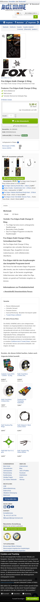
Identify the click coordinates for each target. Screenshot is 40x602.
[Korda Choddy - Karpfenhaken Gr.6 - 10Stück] (29, 162)
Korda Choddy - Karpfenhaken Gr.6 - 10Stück (17, 188)
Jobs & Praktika (24, 470)
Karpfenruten (7, 550)
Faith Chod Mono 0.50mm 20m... (22, 374)
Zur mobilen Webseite (10, 479)
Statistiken (16, 594)
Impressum (6, 495)
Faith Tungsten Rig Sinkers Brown (23, 451)
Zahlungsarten (7, 470)
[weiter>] (34, 29)
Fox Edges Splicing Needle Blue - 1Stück (16, 186)
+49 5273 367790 (11, 515)
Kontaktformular (8, 513)
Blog (20, 468)
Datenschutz (7, 490)
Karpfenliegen (25, 548)
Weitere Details (7, 100)
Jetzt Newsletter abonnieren (16, 529)
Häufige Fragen (8, 477)
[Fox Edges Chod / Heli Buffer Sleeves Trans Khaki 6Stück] (18, 171)
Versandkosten (7, 468)
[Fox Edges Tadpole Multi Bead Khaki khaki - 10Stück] (6, 171)
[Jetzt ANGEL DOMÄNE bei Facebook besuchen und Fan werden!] (5, 508)
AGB (4, 486)
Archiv (21, 477)
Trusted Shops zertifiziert (13, 315)
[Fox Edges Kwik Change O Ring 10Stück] (6, 64)
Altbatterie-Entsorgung (10, 493)
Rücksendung (7, 473)
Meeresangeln (7, 548)
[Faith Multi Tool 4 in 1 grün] (8, 441)
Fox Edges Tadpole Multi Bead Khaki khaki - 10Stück (20, 192)
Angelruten (22, 550)
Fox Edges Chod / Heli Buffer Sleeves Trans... (17, 197)
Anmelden (12, 1)
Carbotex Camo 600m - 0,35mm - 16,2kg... (7, 374)
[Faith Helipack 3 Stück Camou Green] (24, 416)
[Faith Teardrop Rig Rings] (8, 416)
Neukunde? (22, 1)
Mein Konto (14, 4)
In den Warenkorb (22, 121)
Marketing (27, 594)
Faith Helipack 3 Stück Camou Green (24, 425)
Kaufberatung (7, 475)
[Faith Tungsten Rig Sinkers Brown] (24, 441)
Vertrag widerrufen (10, 499)
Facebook (22, 473)
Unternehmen (23, 466)
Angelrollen (14, 550)
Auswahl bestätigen (18, 599)
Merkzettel (24, 4)
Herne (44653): (7, 148)
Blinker (14, 546)
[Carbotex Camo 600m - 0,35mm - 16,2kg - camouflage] (8, 365)
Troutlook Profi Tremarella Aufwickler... (21, 401)
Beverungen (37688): (8, 146)
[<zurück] (20, 29)
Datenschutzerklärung (7, 582)
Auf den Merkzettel (21, 126)
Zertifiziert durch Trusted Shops (20, 341)
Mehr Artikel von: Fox (6, 77)
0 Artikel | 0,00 (31, 13)
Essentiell (6, 594)
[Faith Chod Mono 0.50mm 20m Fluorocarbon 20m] (24, 365)
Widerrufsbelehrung (9, 488)
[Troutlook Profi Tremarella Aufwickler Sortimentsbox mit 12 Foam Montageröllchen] (24, 390)
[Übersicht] (27, 29)
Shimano (19, 546)
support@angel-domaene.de (14, 518)
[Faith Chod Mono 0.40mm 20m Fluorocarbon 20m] (8, 390)
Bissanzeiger (7, 546)
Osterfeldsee (23, 475)
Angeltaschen (16, 548)
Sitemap (21, 479)
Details (5, 205)
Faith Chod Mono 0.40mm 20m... (6, 400)
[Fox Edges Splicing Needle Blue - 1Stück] (17, 162)
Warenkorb (35, 4)
